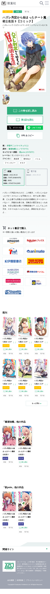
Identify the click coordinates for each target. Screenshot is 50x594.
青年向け (27, 159)
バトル (37, 159)
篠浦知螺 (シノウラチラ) (18, 149)
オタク (22, 163)
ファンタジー (10, 163)
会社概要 (10, 580)
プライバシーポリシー (34, 580)
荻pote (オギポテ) (26, 152)
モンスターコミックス (20, 155)
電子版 (27, 12)
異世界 (16, 159)
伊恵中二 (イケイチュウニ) (17, 146)
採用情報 (20, 580)
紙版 (17, 12)
